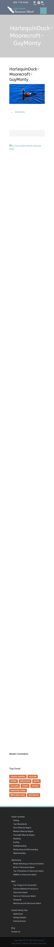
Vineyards (17, 900)
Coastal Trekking (18, 776)
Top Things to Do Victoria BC (25, 885)
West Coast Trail (18, 795)
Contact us (15, 932)
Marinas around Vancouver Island (27, 903)
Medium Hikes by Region (23, 831)
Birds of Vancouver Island (23, 867)
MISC (13, 881)
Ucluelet (35, 786)
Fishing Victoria (19, 921)
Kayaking (17, 839)
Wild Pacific (33, 795)
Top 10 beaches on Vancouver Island (28, 871)
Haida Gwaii (18, 914)
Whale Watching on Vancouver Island (28, 864)
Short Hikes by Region (22, 828)
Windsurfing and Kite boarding (25, 849)
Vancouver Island (18, 790)
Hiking (14, 781)
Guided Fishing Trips (19, 910)
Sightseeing (16, 860)
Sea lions (14, 786)
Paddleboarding (19, 846)
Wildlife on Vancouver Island (24, 875)
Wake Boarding (19, 853)
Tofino (25, 786)
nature (36, 781)
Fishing (16, 820)
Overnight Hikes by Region (24, 835)
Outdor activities (18, 817)
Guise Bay (32, 776)
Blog (13, 928)
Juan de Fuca (25, 781)
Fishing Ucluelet (19, 917)
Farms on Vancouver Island (24, 896)
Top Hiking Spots (20, 824)
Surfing (16, 842)
